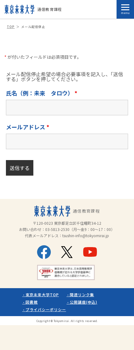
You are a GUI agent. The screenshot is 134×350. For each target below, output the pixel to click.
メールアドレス (27, 127)
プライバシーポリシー (46, 309)
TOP (11, 26)
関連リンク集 (82, 294)
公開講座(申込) (83, 302)
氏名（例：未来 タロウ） (41, 93)
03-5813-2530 (57, 229)
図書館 (32, 302)
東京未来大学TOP (42, 294)
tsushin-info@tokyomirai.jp (85, 235)
